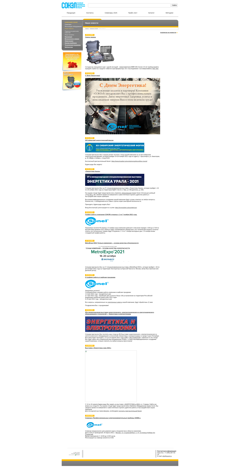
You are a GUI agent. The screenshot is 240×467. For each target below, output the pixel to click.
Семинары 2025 (111, 13)
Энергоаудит (69, 41)
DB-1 (91, 194)
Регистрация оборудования (73, 26)
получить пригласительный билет (130, 411)
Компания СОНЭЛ (71, 22)
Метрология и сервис (72, 39)
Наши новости (69, 28)
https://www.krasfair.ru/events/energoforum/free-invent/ (129, 161)
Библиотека (69, 47)
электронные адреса (115, 302)
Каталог (151, 13)
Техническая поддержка (73, 45)
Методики (169, 13)
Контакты (90, 13)
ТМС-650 (155, 68)
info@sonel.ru (167, 456)
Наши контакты (69, 34)
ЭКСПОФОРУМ (134, 337)
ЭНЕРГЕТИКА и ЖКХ (132, 404)
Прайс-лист (132, 13)
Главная (87, 28)
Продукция (71, 13)
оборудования (127, 193)
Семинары (68, 24)
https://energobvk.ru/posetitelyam (126, 207)
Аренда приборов (71, 43)
